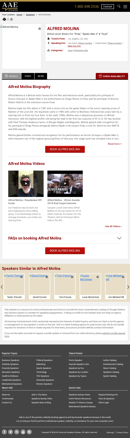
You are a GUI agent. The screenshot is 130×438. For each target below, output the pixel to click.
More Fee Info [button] (74, 46)
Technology (41, 372)
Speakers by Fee (76, 368)
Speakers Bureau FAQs (42, 398)
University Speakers (45, 380)
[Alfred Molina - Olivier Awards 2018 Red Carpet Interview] (65, 183)
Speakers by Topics (77, 376)
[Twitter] (10, 433)
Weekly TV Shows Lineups (81, 402)
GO (119, 6)
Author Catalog (109, 360)
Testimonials (7, 398)
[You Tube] (23, 433)
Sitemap (110, 433)
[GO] (119, 6)
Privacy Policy (122, 433)
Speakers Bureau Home (79, 394)
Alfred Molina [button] (63, 28)
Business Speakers (10, 360)
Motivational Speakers (12, 384)
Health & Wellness (10, 376)
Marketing (40, 364)
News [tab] (41, 76)
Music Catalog (109, 368)
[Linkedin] (16, 433)
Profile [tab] (13, 76)
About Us (6, 394)
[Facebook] (4, 433)
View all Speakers (106, 398)
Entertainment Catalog (113, 364)
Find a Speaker (75, 360)
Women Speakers (44, 384)
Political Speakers (44, 360)
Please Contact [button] (85, 43)
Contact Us (7, 402)
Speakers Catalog (111, 372)
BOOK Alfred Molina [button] (65, 149)
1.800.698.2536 (87, 7)
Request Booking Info (108, 394)
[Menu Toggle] (125, 6)
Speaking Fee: (58, 43)
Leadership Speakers (11, 380)
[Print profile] (4, 19)
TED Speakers (42, 376)
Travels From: (58, 38)
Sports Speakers (43, 368)
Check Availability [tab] (113, 76)
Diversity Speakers (10, 368)
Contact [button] (107, 6)
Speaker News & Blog (41, 402)
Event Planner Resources (80, 398)
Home (19, 14)
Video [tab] (28, 76)
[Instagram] (29, 433)
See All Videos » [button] (113, 226)
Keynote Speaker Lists (79, 364)
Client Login (103, 402)
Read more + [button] (115, 143)
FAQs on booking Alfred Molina (34, 238)
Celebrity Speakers (10, 364)
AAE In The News (39, 394)
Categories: (57, 50)
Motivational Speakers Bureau (82, 406)
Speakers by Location (78, 372)
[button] (1, 286)
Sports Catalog (109, 376)
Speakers (30, 14)
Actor (70, 50)
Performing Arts (81, 50)
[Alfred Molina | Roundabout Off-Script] (26, 183)
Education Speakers (11, 372)
